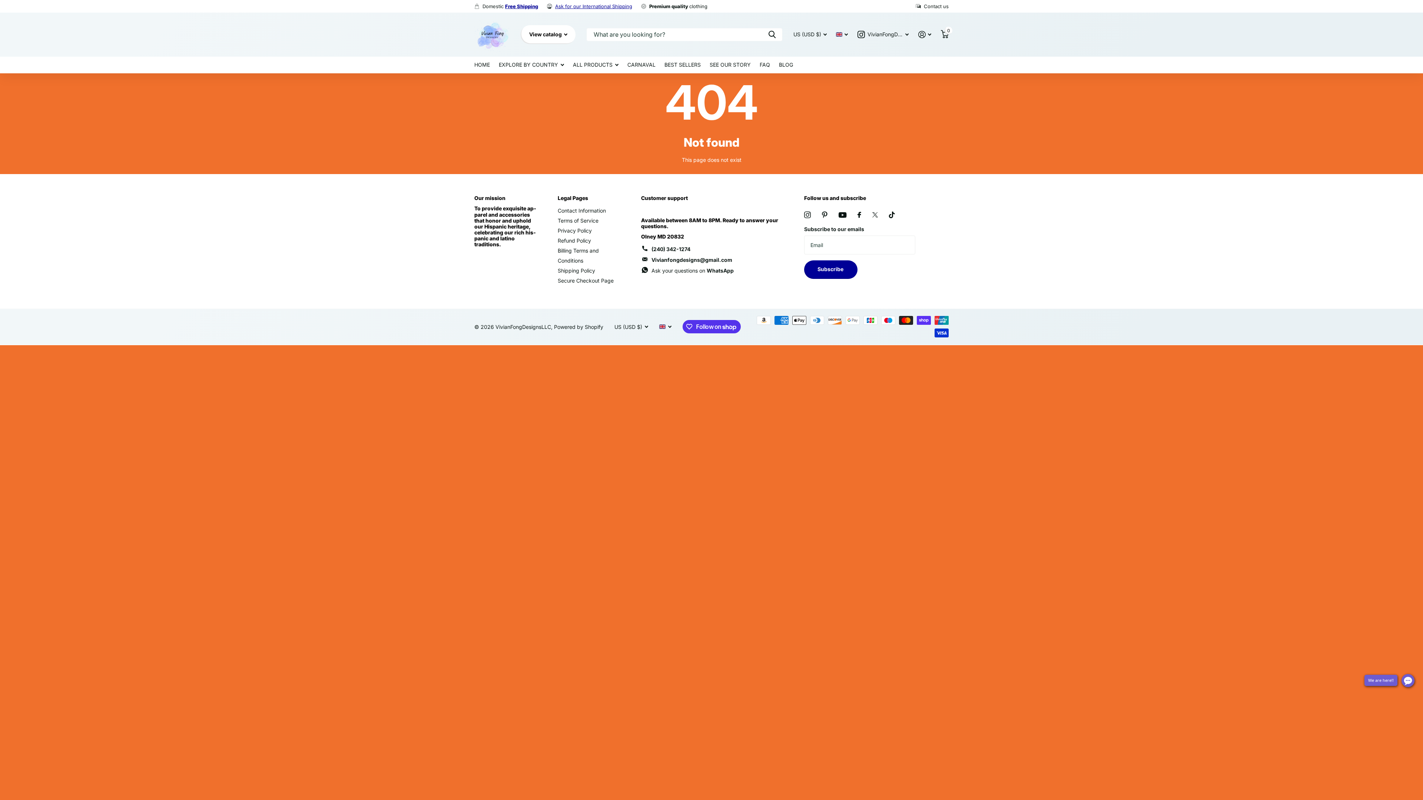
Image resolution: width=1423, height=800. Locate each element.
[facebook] (859, 215)
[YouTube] (842, 215)
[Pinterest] (824, 214)
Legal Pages (573, 198)
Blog (786, 64)
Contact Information (582, 210)
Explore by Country (528, 64)
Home (482, 64)
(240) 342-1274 (670, 249)
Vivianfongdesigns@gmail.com (691, 260)
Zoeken (772, 34)
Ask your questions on (692, 270)
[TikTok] (892, 214)
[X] (875, 214)
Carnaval (641, 64)
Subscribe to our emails (834, 229)
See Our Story (730, 64)
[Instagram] (807, 214)
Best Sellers (682, 64)
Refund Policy (574, 240)
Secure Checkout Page (586, 280)
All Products (593, 64)
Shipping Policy (576, 270)
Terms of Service (578, 220)
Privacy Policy (575, 230)
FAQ (765, 64)
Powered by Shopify (578, 327)
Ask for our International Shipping (593, 6)
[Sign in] (925, 34)
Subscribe (831, 269)
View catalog (546, 34)
